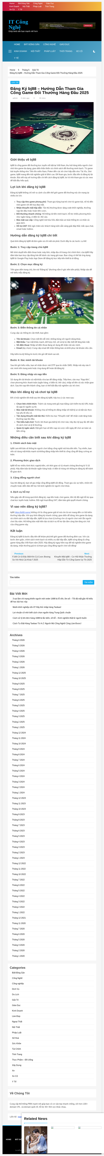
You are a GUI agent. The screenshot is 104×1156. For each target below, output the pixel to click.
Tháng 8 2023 (18, 820)
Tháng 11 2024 (19, 738)
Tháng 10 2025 (19, 678)
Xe (13, 1070)
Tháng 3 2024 (18, 782)
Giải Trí (14, 82)
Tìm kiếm (15, 577)
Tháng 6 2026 (18, 640)
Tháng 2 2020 (18, 950)
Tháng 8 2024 (18, 754)
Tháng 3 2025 (18, 716)
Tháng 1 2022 (18, 912)
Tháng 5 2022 (18, 890)
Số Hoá (15, 1038)
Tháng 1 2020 (18, 956)
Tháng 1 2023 (18, 858)
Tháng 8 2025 (18, 689)
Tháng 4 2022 (18, 896)
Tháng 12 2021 (19, 918)
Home (11, 3)
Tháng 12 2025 (19, 673)
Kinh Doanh (14, 6)
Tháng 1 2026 (18, 667)
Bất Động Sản (24, 3)
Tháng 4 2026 (18, 651)
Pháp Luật (37, 6)
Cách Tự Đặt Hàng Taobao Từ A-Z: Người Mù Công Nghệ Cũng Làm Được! (47, 623)
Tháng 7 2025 (18, 694)
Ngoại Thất (17, 1021)
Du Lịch (15, 994)
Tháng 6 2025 (18, 700)
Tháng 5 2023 (18, 836)
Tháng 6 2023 (18, 830)
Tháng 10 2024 (19, 743)
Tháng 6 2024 (18, 765)
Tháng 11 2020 (19, 923)
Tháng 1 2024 (18, 792)
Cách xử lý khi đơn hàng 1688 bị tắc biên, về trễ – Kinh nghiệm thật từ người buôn (50, 618)
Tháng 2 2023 (18, 852)
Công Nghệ (37, 3)
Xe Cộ (12, 9)
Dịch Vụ (15, 989)
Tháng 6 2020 (18, 934)
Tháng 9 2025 (18, 684)
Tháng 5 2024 (18, 771)
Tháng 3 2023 (18, 847)
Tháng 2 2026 (18, 662)
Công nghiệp (18, 983)
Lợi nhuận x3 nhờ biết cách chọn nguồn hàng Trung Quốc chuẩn (42, 612)
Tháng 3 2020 (18, 945)
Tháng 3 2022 (18, 901)
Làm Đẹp (16, 1016)
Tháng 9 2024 (18, 749)
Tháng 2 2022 (18, 907)
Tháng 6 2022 (18, 885)
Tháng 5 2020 (18, 939)
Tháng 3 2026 (18, 656)
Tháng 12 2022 (19, 863)
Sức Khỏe (16, 1043)
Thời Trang (49, 6)
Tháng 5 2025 (18, 705)
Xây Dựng (16, 1065)
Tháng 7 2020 (18, 929)
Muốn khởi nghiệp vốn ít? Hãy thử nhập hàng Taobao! (37, 607)
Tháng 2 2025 (18, 722)
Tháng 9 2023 (18, 814)
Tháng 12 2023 (19, 798)
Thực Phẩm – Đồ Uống (22, 1060)
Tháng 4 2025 (18, 711)
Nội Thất (26, 6)
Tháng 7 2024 (18, 760)
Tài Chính (16, 1049)
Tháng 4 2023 (18, 841)
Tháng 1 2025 (18, 727)
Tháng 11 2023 (19, 803)
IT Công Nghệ (18, 24)
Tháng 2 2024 (18, 787)
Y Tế (20, 9)
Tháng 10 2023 (19, 809)
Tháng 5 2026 (18, 645)
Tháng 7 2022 (18, 879)
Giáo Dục (50, 3)
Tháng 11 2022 (19, 869)
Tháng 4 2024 (18, 776)
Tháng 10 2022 (19, 874)
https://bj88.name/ (23, 512)
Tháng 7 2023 (18, 825)
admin (15, 98)
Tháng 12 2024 (19, 733)
